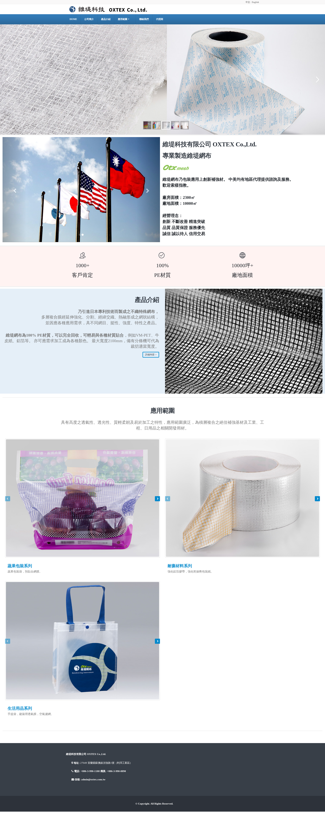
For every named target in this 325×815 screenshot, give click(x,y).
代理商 (159, 19)
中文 (248, 2)
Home (73, 19)
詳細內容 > (151, 354)
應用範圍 (122, 19)
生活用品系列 (20, 724)
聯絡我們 (144, 19)
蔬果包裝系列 (20, 581)
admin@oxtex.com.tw (93, 795)
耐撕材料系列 (180, 581)
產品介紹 (106, 19)
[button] (14, 189)
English (255, 2)
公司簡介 (89, 19)
